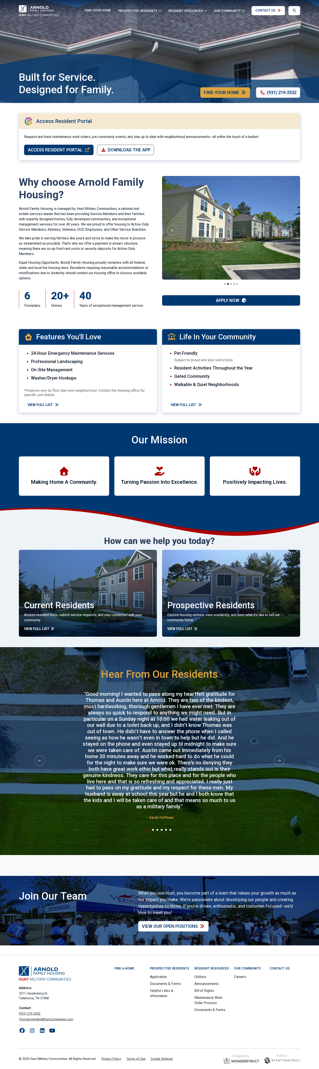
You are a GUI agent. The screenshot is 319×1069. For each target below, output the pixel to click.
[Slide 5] (237, 284)
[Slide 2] (228, 284)
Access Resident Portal (55, 149)
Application (158, 977)
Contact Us (265, 10)
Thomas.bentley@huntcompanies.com (46, 1019)
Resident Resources (211, 968)
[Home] (38, 10)
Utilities (200, 977)
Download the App (129, 149)
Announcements (206, 984)
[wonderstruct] (241, 1060)
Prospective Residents (169, 968)
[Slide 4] (234, 284)
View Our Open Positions (170, 926)
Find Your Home (98, 10)
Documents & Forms (165, 984)
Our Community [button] (227, 11)
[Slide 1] (225, 284)
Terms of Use (135, 1059)
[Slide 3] (231, 284)
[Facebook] (22, 1031)
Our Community (247, 968)
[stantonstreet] (282, 1060)
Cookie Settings (162, 1059)
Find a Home (124, 968)
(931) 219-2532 (281, 92)
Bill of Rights (204, 991)
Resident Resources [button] (185, 11)
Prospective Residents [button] (137, 11)
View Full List (40, 405)
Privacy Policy (111, 1059)
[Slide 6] (170, 830)
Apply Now (227, 300)
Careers (240, 977)
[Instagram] (32, 1031)
